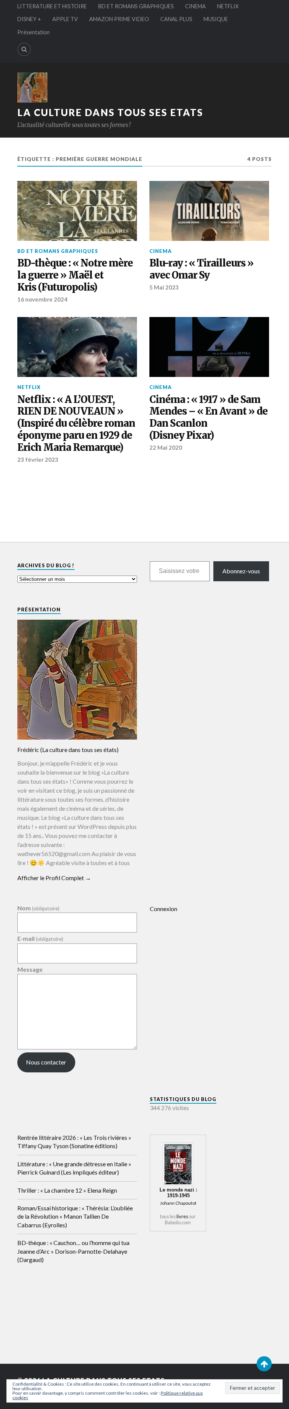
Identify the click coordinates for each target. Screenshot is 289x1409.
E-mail (40, 939)
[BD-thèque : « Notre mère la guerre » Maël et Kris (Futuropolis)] (77, 211)
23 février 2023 (37, 459)
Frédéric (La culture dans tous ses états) (68, 749)
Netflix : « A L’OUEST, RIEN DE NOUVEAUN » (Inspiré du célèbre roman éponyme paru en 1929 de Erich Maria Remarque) (76, 424)
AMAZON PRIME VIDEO (119, 19)
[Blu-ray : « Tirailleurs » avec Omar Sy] (209, 211)
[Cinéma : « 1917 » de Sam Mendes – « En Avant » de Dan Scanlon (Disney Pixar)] (209, 347)
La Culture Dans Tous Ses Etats (110, 112)
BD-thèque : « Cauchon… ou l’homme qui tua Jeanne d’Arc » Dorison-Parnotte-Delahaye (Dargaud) (73, 1251)
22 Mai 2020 (165, 447)
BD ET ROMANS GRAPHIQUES (136, 6)
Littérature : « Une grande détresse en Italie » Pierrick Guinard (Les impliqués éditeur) (74, 1168)
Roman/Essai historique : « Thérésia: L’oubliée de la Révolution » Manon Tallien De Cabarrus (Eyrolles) (75, 1216)
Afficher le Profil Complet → (54, 877)
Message (30, 969)
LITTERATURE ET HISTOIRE (52, 6)
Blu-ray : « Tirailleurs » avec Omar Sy (201, 269)
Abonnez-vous (241, 570)
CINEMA (195, 6)
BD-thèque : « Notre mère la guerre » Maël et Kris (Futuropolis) (75, 275)
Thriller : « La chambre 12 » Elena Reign (67, 1190)
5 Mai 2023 (164, 287)
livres (182, 1216)
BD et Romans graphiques (57, 251)
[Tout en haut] (264, 1363)
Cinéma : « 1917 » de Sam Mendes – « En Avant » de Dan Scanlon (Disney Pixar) (208, 418)
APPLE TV (65, 19)
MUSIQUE (216, 19)
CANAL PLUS (176, 19)
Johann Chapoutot (178, 1203)
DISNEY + (29, 19)
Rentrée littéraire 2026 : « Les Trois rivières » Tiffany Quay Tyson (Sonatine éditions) (74, 1141)
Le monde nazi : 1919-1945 (178, 1192)
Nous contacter (46, 1062)
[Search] (24, 49)
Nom (38, 908)
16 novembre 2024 (42, 299)
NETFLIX (228, 6)
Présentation (33, 32)
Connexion (163, 908)
